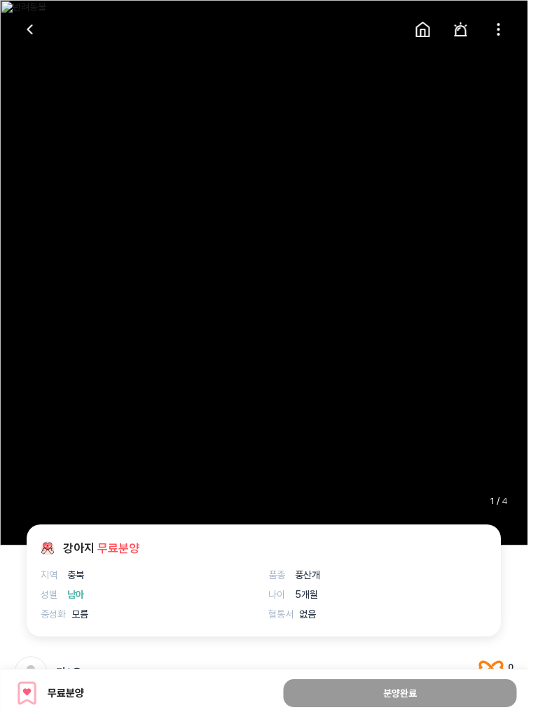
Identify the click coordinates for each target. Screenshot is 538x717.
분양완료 (400, 693)
